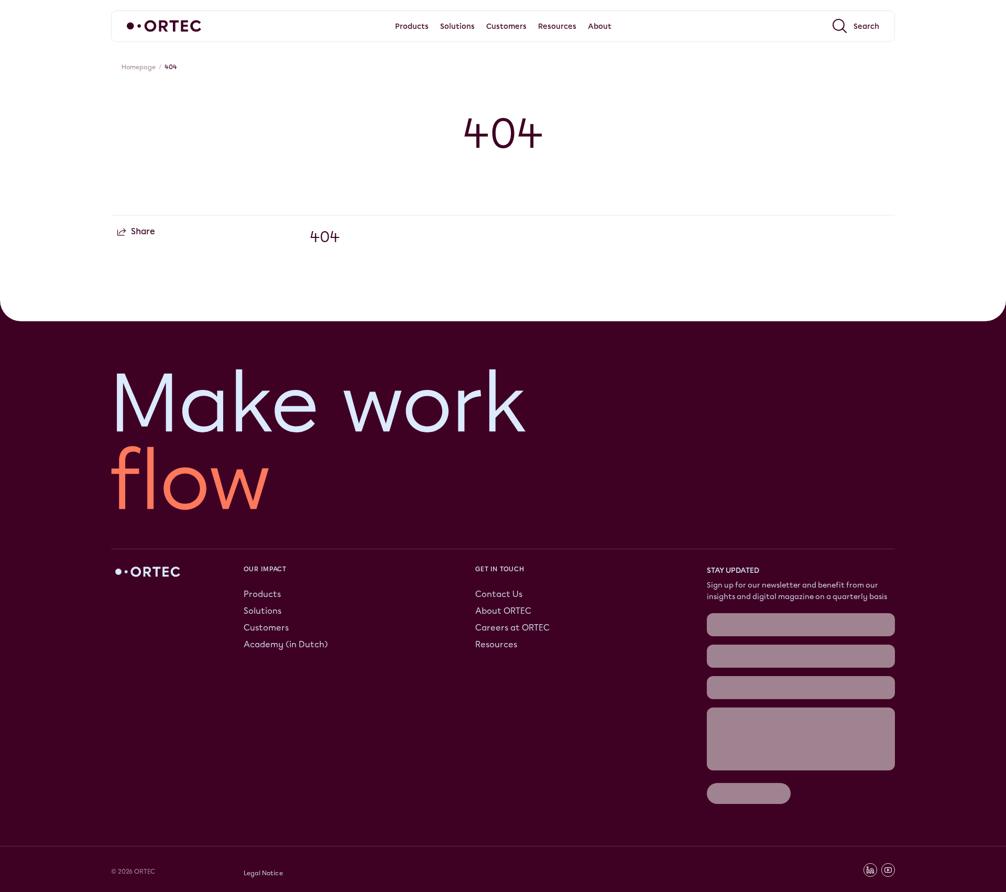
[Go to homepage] (164, 25)
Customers (266, 628)
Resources (496, 644)
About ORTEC (503, 611)
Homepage (139, 67)
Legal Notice (263, 873)
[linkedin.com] (870, 870)
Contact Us (498, 594)
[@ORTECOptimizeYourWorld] (888, 870)
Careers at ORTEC (512, 628)
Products (262, 594)
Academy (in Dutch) (286, 644)
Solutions (262, 611)
